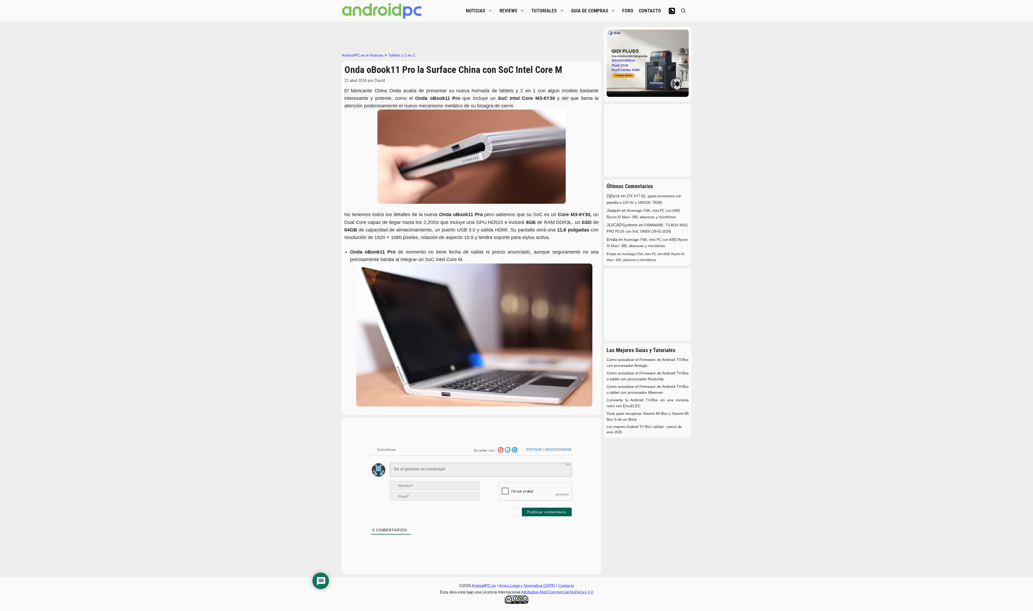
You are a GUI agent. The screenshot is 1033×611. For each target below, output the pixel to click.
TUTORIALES (544, 10)
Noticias (376, 55)
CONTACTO (650, 10)
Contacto (566, 585)
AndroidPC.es (353, 55)
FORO (627, 10)
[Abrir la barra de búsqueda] (683, 11)
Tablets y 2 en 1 (401, 55)
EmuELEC (632, 406)
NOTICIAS (475, 10)
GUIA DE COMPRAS (589, 10)
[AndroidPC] (382, 11)
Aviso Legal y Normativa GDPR (527, 585)
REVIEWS (508, 10)
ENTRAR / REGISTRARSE (548, 449)
